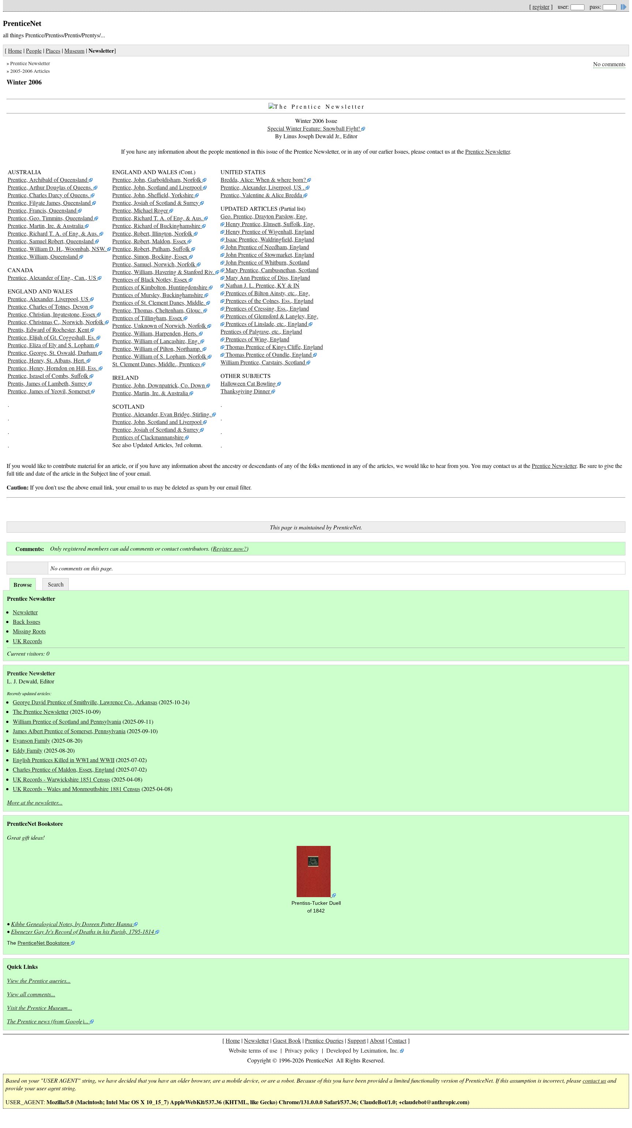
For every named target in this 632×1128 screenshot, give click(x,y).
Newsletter (25, 612)
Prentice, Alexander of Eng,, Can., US (52, 277)
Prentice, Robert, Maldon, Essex (149, 241)
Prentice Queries (324, 1040)
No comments (609, 64)
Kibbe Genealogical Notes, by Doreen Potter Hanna (71, 923)
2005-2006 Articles (30, 71)
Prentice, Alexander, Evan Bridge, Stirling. (161, 414)
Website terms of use (253, 1050)
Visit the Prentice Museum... (39, 1007)
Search (56, 584)
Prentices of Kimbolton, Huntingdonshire (159, 287)
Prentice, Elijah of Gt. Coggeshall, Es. (51, 337)
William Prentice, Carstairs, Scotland (263, 362)
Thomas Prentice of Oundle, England (268, 354)
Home (15, 50)
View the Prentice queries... (39, 980)
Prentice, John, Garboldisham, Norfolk (156, 179)
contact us (594, 1080)
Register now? (230, 548)
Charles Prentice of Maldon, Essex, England (63, 769)
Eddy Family (27, 750)
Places (53, 50)
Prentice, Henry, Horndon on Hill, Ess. (52, 368)
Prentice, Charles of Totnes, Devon (48, 306)
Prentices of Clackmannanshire (148, 437)
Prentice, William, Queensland (43, 256)
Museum (74, 50)
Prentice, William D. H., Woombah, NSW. (57, 248)
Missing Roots (29, 631)
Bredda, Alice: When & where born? (263, 179)
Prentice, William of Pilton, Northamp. (156, 348)
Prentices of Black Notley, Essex (149, 279)
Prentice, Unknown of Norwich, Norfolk (159, 325)
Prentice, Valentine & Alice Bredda (261, 195)
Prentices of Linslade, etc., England (265, 323)
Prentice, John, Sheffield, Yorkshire (152, 195)
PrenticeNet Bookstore (43, 943)
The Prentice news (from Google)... (48, 1021)
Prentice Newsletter (30, 63)
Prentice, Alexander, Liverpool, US (48, 299)
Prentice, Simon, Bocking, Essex (150, 256)
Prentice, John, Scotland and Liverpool (157, 187)
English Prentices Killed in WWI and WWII (63, 760)
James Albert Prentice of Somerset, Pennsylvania (69, 731)
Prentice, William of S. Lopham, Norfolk (159, 356)
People (34, 50)
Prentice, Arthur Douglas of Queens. (50, 187)
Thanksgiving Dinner (245, 391)
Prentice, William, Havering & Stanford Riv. (163, 272)
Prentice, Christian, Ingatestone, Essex (51, 314)
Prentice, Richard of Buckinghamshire (156, 225)
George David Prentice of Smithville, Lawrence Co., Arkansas (85, 702)
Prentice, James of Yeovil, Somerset (49, 391)
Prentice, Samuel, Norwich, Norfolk (153, 264)
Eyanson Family (31, 740)
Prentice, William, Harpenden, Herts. (155, 333)
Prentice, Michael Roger (140, 210)
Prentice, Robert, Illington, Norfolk (152, 233)
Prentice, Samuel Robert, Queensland (51, 241)
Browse (23, 584)
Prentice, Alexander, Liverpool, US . (262, 187)
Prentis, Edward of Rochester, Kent (48, 329)
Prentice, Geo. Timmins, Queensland (50, 218)
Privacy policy (302, 1050)
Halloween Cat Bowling (248, 383)
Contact (397, 1040)
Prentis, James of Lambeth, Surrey (47, 383)
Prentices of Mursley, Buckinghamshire (157, 295)
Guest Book (287, 1040)
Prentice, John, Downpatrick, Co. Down (158, 385)
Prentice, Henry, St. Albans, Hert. (46, 360)
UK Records (27, 641)
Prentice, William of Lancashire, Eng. (155, 341)
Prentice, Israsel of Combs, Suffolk (48, 375)
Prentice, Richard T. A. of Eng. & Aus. (53, 233)
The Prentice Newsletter (40, 711)
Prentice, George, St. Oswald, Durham (52, 352)
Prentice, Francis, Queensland (42, 210)
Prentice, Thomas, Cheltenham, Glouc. (157, 310)
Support (356, 1040)
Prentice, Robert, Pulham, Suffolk (151, 248)
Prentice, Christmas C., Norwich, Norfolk (56, 322)
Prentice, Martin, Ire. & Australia (45, 225)
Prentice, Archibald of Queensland (47, 179)
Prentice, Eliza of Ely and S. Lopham (51, 345)
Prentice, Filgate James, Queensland (49, 202)
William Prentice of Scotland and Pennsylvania (67, 721)
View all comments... (31, 994)
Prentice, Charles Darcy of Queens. (48, 195)
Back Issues (26, 621)
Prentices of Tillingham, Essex (147, 318)
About (377, 1040)
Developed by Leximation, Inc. (362, 1050)
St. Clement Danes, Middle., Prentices (156, 364)
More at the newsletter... (35, 802)
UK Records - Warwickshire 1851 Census (61, 779)
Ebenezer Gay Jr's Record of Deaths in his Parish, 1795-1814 (82, 931)
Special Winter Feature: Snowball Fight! (314, 128)
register (541, 6)
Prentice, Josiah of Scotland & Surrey (155, 202)
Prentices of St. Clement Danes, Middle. (158, 302)
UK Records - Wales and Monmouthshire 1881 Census (76, 788)
